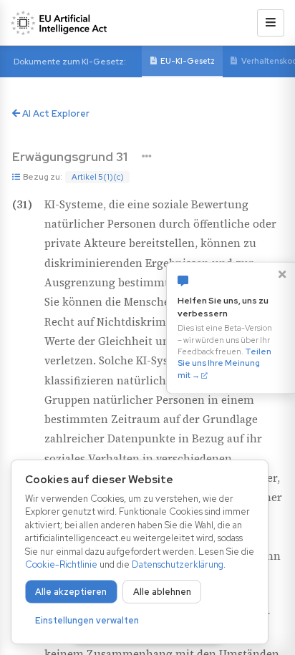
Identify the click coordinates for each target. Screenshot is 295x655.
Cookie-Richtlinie (61, 564)
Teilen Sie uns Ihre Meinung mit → (224, 363)
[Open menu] (270, 23)
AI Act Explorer (55, 113)
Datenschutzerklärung (177, 564)
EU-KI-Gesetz (187, 61)
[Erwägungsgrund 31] (146, 156)
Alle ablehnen (162, 592)
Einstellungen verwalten (87, 620)
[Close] (282, 274)
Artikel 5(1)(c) (98, 177)
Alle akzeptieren (71, 592)
